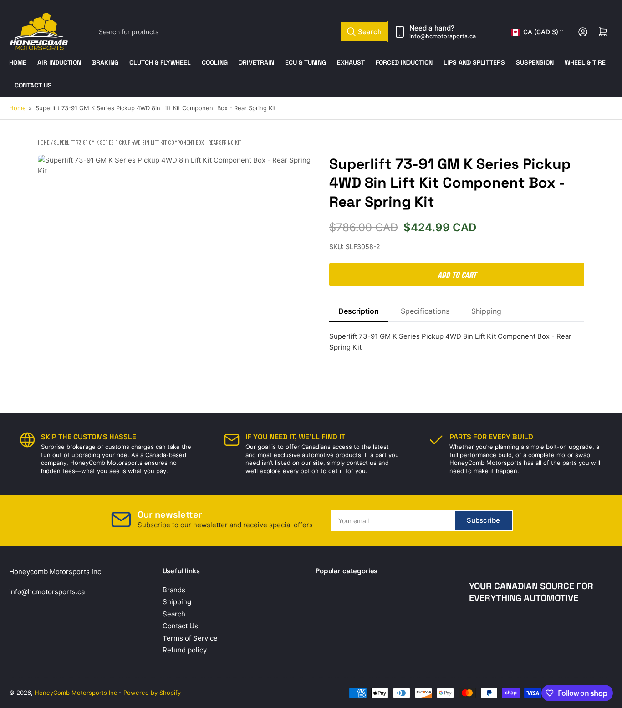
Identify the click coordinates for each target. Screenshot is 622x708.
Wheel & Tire (585, 62)
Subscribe (483, 520)
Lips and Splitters (474, 62)
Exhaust (351, 62)
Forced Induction (404, 62)
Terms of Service (190, 638)
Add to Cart (457, 275)
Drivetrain (256, 62)
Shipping (486, 311)
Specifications (425, 311)
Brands (174, 590)
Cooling (215, 62)
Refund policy (185, 650)
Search (174, 614)
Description (358, 311)
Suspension (535, 62)
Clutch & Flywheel (160, 62)
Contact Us (33, 85)
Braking (105, 62)
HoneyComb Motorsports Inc (76, 692)
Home (17, 62)
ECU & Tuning (305, 62)
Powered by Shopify (152, 692)
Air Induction (59, 62)
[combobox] (240, 31)
